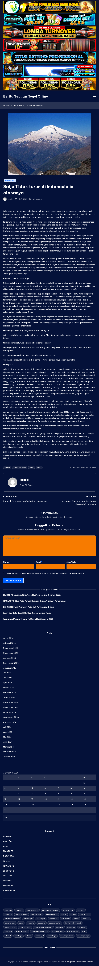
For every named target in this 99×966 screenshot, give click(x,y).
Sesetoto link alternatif (73, 923)
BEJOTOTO (8, 851)
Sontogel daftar (21, 931)
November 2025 (10, 653)
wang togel (52, 936)
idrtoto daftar (85, 914)
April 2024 (7, 742)
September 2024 (11, 717)
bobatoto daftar (21, 914)
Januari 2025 (9, 697)
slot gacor (71, 927)
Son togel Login (72, 931)
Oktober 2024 (9, 712)
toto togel (18, 936)
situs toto (59, 927)
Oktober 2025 (9, 658)
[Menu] (94, 96)
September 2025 (11, 663)
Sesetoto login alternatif (43, 927)
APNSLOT (7, 846)
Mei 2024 (7, 737)
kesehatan (53, 919)
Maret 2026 (8, 638)
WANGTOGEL (9, 890)
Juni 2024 (7, 732)
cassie (24, 479)
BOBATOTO (9, 181)
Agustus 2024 (9, 722)
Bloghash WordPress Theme (80, 961)
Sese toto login (25, 927)
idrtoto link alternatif (12, 919)
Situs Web (71, 562)
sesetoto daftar (55, 923)
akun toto (8, 910)
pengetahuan (10, 923)
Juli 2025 (7, 673)
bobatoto (8, 914)
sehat (21, 923)
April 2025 (7, 682)
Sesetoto (30, 923)
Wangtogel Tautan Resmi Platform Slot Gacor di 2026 (28, 619)
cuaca (7, 467)
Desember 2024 (10, 702)
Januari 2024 (9, 756)
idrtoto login (28, 919)
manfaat (86, 919)
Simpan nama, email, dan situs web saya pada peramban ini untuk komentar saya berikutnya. (46, 573)
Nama (6, 562)
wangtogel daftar (66, 936)
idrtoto (6, 861)
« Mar (7, 818)
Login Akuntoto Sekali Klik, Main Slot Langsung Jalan (27, 613)
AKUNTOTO (8, 836)
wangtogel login (83, 936)
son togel (8, 931)
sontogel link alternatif (40, 931)
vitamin (29, 936)
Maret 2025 (8, 687)
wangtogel (40, 936)
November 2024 (10, 707)
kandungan (41, 919)
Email (39, 562)
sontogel (82, 927)
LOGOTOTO (8, 871)
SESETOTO (8, 880)
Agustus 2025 (9, 668)
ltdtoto (76, 919)
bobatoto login (36, 914)
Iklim (31, 467)
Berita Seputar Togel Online (25, 96)
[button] (26, 485)
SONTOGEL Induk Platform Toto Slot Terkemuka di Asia (28, 607)
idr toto (73, 914)
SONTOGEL (8, 885)
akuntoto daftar (32, 910)
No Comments (37, 199)
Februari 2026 (9, 643)
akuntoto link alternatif (50, 910)
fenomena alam (20, 467)
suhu (39, 467)
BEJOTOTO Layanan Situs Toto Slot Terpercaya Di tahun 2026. (32, 595)
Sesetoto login (10, 927)
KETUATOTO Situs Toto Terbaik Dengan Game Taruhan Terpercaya (34, 601)
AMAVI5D (7, 841)
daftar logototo (51, 914)
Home (5, 105)
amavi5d (80, 910)
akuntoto (19, 910)
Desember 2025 (10, 648)
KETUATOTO (8, 866)
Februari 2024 (9, 751)
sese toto (41, 923)
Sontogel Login (57, 931)
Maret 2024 (8, 747)
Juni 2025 (7, 678)
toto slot (8, 936)
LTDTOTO (7, 875)
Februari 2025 (9, 692)
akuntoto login (68, 910)
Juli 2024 (7, 727)
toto (83, 931)
